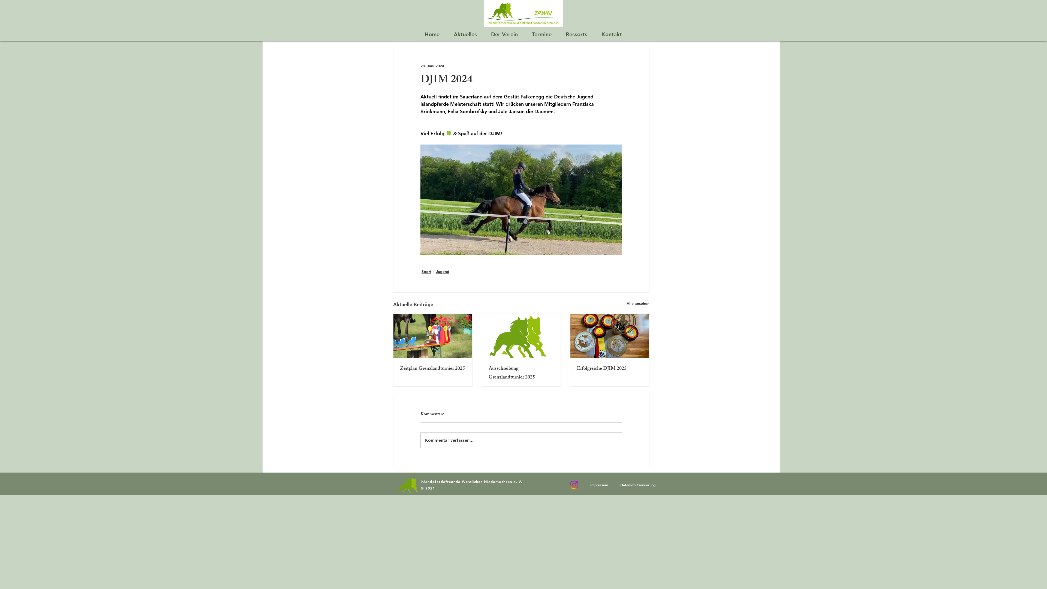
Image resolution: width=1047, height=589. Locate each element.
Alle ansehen (638, 303)
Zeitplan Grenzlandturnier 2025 (432, 369)
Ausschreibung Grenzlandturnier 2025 (512, 373)
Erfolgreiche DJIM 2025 (602, 369)
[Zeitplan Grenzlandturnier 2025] (432, 336)
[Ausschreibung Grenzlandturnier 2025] (521, 336)
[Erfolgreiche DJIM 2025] (609, 336)
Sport (426, 271)
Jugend (442, 271)
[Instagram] (574, 484)
